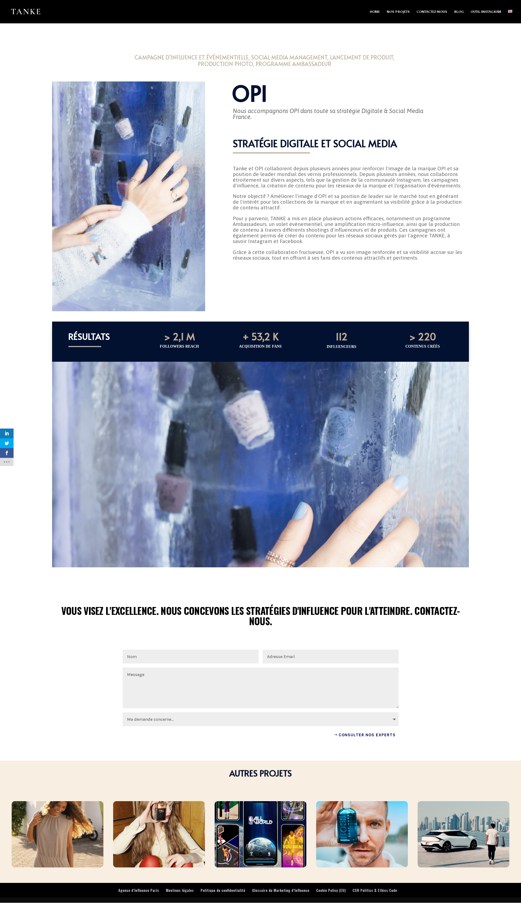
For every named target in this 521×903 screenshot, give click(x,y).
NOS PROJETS (398, 12)
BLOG (459, 12)
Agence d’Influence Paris (138, 890)
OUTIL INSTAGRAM (486, 12)
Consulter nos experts (367, 734)
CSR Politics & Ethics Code (374, 890)
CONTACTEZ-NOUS (432, 12)
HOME (375, 12)
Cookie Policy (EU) (331, 890)
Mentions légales (180, 890)
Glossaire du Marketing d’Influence (280, 890)
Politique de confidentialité (223, 890)
